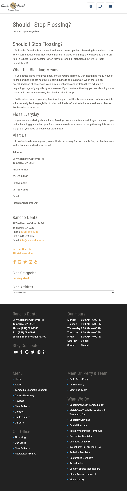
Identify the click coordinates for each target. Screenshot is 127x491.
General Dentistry (24, 395)
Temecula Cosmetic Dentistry (31, 390)
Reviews (19, 400)
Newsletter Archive (25, 453)
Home (18, 379)
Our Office (20, 442)
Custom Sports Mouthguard (85, 468)
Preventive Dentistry (81, 436)
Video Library (77, 479)
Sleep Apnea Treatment (83, 474)
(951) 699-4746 (29, 231)
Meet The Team (78, 390)
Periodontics (76, 463)
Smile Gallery (22, 417)
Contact (19, 411)
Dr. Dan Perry (77, 384)
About (18, 384)
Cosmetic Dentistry (80, 441)
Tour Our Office (24, 249)
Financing (20, 437)
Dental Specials (78, 425)
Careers (19, 422)
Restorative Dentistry (81, 457)
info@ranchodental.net (33, 240)
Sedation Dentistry (80, 452)
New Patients (22, 406)
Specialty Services (80, 419)
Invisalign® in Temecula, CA (85, 447)
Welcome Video (25, 253)
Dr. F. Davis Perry (79, 379)
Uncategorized (32, 31)
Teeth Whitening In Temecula (86, 430)
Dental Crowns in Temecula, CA (87, 404)
